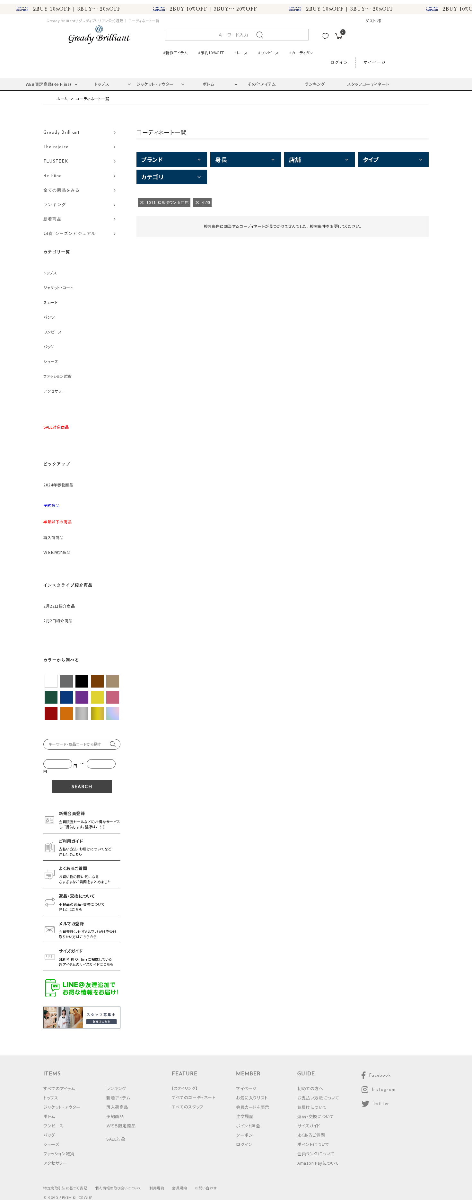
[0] (338, 37)
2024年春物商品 (58, 484)
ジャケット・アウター (155, 84)
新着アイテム (118, 1098)
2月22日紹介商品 (59, 606)
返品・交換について (315, 1116)
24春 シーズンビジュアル (69, 234)
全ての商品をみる (61, 190)
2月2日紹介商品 (58, 620)
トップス (101, 84)
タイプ (371, 159)
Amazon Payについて (318, 1163)
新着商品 (52, 219)
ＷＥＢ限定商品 (56, 552)
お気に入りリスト (252, 1098)
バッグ (48, 346)
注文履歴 (244, 1116)
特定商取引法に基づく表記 (65, 1187)
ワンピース (52, 331)
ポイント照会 (248, 1126)
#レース (241, 52)
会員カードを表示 (252, 1107)
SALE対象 (116, 1139)
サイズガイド (308, 1126)
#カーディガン (301, 52)
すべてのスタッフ (187, 1107)
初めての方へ (310, 1088)
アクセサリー (54, 391)
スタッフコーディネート (368, 84)
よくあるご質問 (311, 1135)
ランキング (315, 84)
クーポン (244, 1135)
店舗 (295, 159)
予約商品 (115, 1116)
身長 (221, 159)
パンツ (49, 317)
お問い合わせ (206, 1187)
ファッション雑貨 (57, 376)
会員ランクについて (315, 1154)
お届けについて (312, 1107)
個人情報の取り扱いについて (118, 1187)
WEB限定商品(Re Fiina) (48, 84)
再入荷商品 (53, 537)
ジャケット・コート (58, 287)
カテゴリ (152, 177)
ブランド (152, 159)
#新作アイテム (175, 52)
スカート (50, 302)
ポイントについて (313, 1144)
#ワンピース (268, 52)
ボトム (208, 84)
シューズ (50, 361)
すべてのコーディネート (194, 1097)
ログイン (339, 63)
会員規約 (179, 1187)
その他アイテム (261, 84)
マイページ (374, 63)
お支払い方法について (318, 1098)
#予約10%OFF (211, 52)
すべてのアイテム (59, 1088)
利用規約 (156, 1187)
